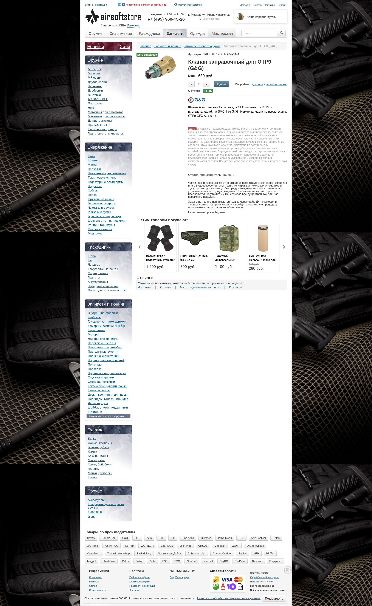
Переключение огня (102, 343)
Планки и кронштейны (103, 356)
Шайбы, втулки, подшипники (108, 407)
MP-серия (95, 77)
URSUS (203, 545)
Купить (221, 84)
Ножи (91, 107)
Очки (91, 156)
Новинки (95, 46)
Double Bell (108, 538)
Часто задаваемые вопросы (200, 287)
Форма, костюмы (100, 443)
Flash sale (95, 512)
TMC (177, 561)
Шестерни (95, 411)
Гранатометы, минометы (105, 133)
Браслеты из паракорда (104, 216)
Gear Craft (167, 545)
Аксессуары (96, 499)
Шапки (92, 477)
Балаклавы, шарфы (102, 203)
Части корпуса (98, 403)
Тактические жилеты (102, 177)
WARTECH (147, 545)
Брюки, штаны (98, 455)
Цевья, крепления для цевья (108, 394)
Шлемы (93, 160)
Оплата (165, 287)
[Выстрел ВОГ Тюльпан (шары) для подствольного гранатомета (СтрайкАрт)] (263, 238)
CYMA (91, 538)
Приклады (95, 364)
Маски (92, 164)
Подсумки (95, 186)
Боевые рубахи (98, 447)
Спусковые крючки (101, 377)
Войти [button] (88, 4)
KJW (149, 538)
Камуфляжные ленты (103, 268)
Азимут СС (111, 545)
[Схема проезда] (211, 18)
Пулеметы (95, 86)
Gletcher (206, 538)
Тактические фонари (102, 129)
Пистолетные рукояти (103, 351)
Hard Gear (109, 561)
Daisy (139, 561)
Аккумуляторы (98, 281)
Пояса (92, 194)
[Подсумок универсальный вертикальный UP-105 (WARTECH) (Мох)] (228, 238)
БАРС (276, 538)
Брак (91, 516)
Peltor (125, 561)
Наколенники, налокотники (107, 173)
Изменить (133, 25)
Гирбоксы (94, 317)
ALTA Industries (197, 553)
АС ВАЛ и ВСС (98, 99)
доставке (257, 84)
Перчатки (94, 169)
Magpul (91, 561)
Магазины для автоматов (105, 112)
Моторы (93, 334)
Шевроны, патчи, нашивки (106, 220)
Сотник (129, 545)
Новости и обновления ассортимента (146, 4)
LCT (137, 538)
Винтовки (94, 94)
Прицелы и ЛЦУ (99, 124)
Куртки (92, 451)
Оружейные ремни (101, 199)
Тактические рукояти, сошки (107, 386)
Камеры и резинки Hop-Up (106, 325)
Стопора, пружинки (101, 381)
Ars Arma (92, 545)
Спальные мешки (100, 229)
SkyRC (224, 561)
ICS (173, 538)
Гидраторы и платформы (105, 181)
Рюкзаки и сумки (99, 212)
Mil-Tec (270, 553)
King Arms (188, 538)
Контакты (235, 287)
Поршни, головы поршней (106, 360)
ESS (164, 561)
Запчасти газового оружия (106, 416)
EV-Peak (240, 561)
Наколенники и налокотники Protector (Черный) (160, 260)
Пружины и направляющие (107, 373)
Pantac (243, 553)
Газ (90, 260)
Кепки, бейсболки (100, 464)
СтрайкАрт (94, 553)
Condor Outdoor (222, 553)
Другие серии (97, 82)
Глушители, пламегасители (107, 321)
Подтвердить (274, 598)
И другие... (275, 561)
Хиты (125, 46)
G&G (199, 99)
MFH (256, 553)
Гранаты (94, 277)
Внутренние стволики (103, 313)
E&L (161, 538)
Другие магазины (100, 120)
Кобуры (93, 190)
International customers (190, 4)
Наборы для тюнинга (103, 338)
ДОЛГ (235, 545)
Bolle (152, 561)
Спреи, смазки (98, 273)
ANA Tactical (258, 538)
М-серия (94, 73)
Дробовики (95, 90)
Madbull (208, 561)
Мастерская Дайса (169, 553)
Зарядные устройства (103, 286)
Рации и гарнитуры (101, 224)
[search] (281, 33)
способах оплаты (276, 84)
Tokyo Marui (225, 538)
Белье (92, 438)
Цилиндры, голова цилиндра (108, 398)
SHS (241, 538)
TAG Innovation (255, 545)
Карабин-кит (96, 330)
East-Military (144, 553)
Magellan (219, 545)
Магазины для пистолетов (106, 116)
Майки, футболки (100, 473)
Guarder (192, 561)
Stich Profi (185, 545)
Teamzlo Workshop (118, 553)
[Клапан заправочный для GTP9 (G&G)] (160, 67)
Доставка (144, 287)
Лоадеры (94, 264)
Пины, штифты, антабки (105, 347)
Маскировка (96, 460)
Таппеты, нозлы (99, 390)
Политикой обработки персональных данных (228, 598)
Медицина (95, 233)
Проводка (94, 368)
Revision (257, 561)
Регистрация (100, 4)
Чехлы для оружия (101, 207)
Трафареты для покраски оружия (106, 506)
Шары (92, 256)
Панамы (93, 468)
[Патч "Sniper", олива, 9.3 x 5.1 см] (194, 238)
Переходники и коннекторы (107, 290)
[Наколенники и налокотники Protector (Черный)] (160, 238)
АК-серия (94, 69)
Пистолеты (95, 103)
